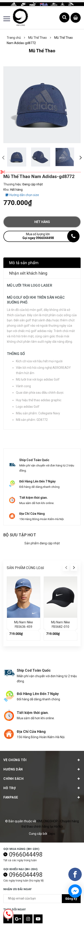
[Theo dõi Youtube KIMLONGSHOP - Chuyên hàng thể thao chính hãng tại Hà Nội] (38, 918)
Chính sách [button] (13, 778)
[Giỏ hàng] (76, 18)
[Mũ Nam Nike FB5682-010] (60, 597)
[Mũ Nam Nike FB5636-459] (23, 597)
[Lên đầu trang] (69, 920)
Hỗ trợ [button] (9, 788)
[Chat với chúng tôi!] (75, 891)
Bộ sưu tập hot (19, 535)
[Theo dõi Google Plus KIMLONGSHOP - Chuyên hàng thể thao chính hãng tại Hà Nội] (17, 918)
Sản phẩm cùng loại (25, 568)
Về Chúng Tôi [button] (14, 760)
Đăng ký (71, 898)
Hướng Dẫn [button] (13, 769)
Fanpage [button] (10, 797)
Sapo (51, 833)
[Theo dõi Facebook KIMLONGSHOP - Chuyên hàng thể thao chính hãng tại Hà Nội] (7, 918)
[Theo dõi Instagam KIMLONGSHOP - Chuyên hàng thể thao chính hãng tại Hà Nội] (28, 918)
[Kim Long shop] (42, 4)
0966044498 (26, 854)
